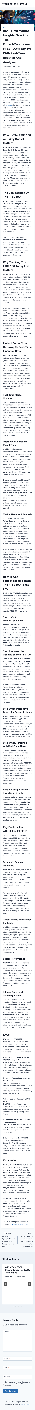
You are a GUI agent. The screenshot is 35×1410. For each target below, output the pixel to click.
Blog (4, 27)
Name (7, 1359)
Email (6, 1368)
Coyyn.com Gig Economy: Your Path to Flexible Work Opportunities (27, 1239)
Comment (8, 1332)
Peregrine (8, 66)
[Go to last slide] (5, 1284)
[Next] (29, 1284)
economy (9, 105)
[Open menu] (31, 3)
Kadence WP (26, 1404)
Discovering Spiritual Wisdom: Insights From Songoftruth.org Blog (8, 1239)
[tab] (13, 1306)
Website (7, 1377)
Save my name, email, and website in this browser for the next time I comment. (17, 1384)
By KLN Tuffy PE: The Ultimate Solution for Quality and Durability (17, 1270)
